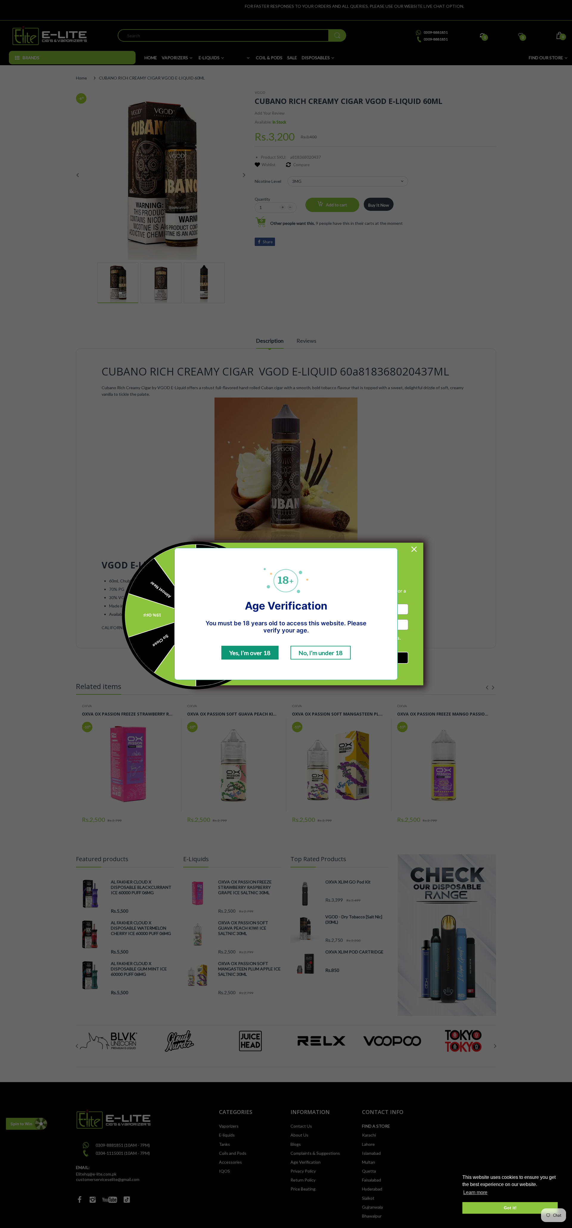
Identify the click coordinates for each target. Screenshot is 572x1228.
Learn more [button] (475, 1192)
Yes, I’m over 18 (250, 652)
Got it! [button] (510, 1207)
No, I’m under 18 (321, 652)
